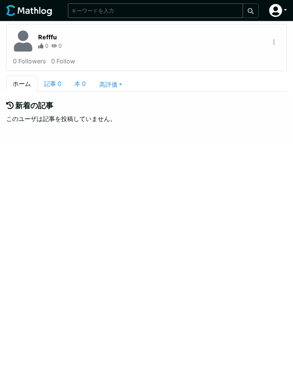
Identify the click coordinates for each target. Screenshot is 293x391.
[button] (278, 10)
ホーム (22, 83)
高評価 (108, 84)
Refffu (47, 37)
